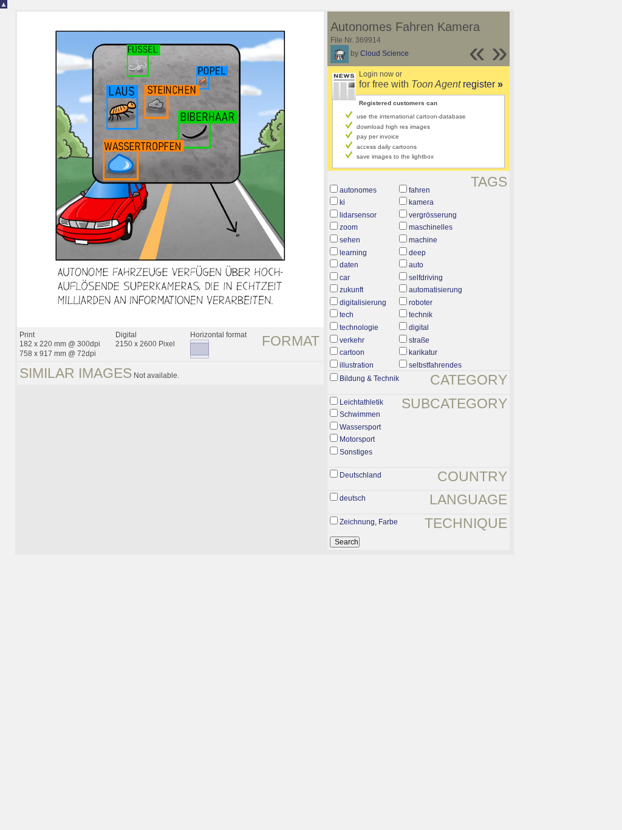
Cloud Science (384, 53)
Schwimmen (360, 414)
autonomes (358, 190)
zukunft (351, 290)
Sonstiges (356, 452)
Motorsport (357, 439)
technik (420, 314)
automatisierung (435, 290)
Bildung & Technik (369, 378)
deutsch (353, 498)
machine (423, 240)
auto (416, 265)
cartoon (352, 352)
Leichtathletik (361, 402)
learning (353, 253)
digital (419, 327)
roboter (420, 302)
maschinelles (431, 227)
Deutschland (360, 475)
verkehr (352, 340)
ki (342, 202)
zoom (349, 227)
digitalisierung (363, 302)
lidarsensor (358, 215)
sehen (350, 240)
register (483, 84)
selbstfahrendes (435, 365)
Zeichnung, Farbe (369, 522)
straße (419, 340)
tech (347, 314)
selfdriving (426, 277)
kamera (421, 202)
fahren (419, 190)
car (345, 277)
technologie (359, 327)
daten (349, 265)
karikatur (423, 352)
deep (417, 253)
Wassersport (360, 427)
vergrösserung (433, 215)
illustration (357, 365)
